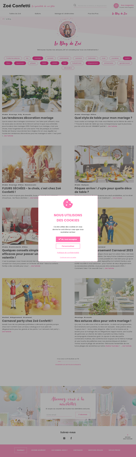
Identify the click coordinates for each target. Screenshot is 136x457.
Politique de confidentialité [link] (68, 252)
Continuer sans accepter (68, 257)
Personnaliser (68, 246)
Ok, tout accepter (69, 239)
